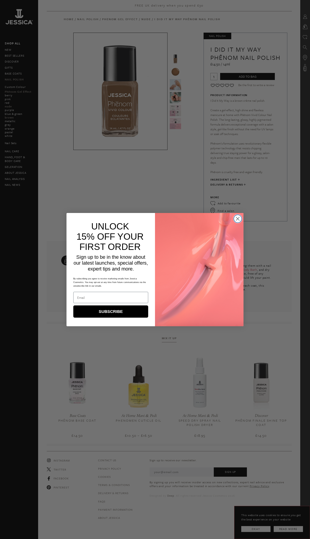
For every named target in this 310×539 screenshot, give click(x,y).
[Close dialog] (238, 219)
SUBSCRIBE (111, 311)
